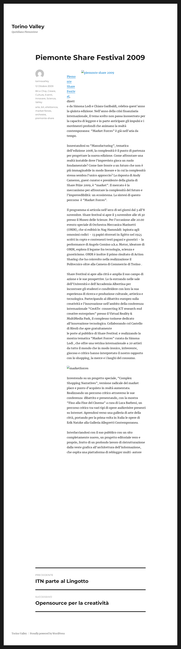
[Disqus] (91, 518)
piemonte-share (44, 118)
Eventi (48, 94)
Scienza (51, 98)
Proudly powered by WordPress (47, 633)
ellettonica (51, 107)
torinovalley (42, 81)
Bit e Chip (41, 91)
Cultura (39, 94)
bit (42, 107)
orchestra (40, 114)
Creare (51, 91)
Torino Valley (28, 26)
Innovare (40, 98)
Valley (38, 102)
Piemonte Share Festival (71, 86)
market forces (43, 110)
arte (37, 107)
